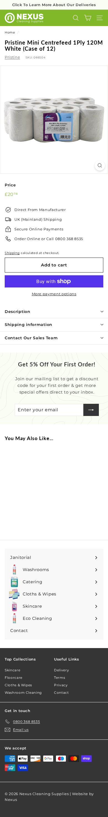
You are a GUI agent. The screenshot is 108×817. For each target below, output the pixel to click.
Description (17, 311)
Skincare (12, 670)
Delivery (61, 670)
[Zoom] (100, 165)
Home (10, 32)
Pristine (12, 57)
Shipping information (28, 324)
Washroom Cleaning (23, 692)
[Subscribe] (91, 410)
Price (10, 185)
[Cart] (87, 18)
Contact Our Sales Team (31, 337)
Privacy (61, 685)
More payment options (54, 294)
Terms (59, 677)
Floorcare (13, 677)
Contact (61, 692)
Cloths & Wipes (18, 685)
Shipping (12, 253)
